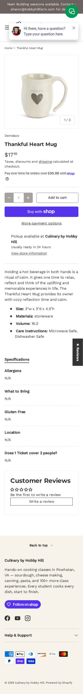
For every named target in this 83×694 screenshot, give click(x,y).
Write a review (41, 501)
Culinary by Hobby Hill (29, 682)
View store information (29, 253)
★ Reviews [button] (78, 352)
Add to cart (57, 197)
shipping (45, 161)
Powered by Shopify (59, 682)
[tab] (17, 359)
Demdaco (12, 135)
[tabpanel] (41, 415)
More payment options (41, 223)
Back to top (39, 545)
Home (8, 48)
